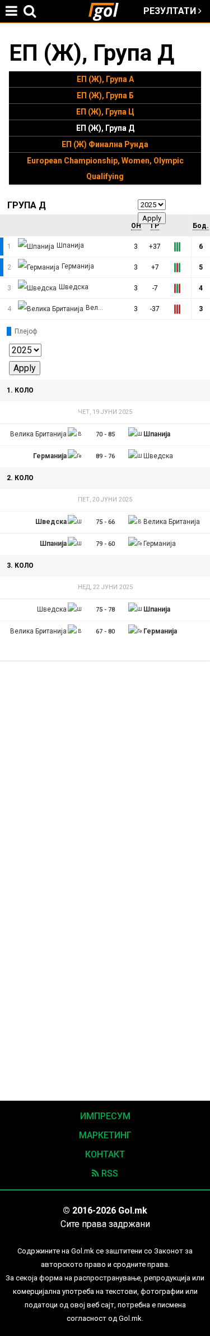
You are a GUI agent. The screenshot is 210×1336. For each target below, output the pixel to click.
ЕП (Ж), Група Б (105, 95)
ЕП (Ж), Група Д (105, 128)
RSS (108, 1173)
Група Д (26, 205)
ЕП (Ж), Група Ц (105, 111)
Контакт (105, 1154)
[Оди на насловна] (108, 11)
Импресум (105, 1116)
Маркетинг (105, 1135)
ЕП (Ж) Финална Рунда (105, 144)
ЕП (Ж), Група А (105, 79)
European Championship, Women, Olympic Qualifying (105, 168)
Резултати (170, 11)
